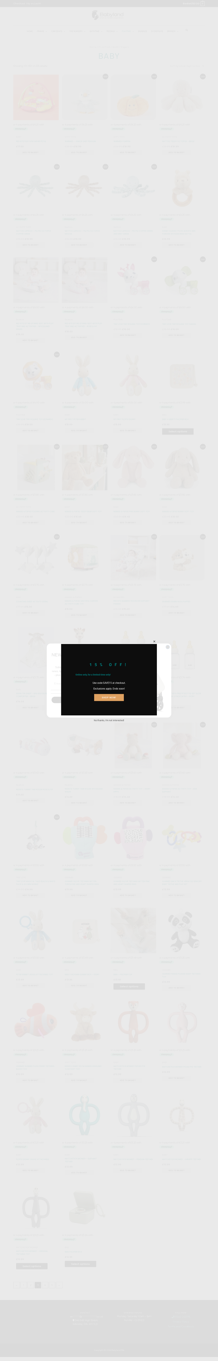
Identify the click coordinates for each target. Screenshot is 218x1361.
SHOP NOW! (109, 697)
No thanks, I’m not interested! (109, 720)
